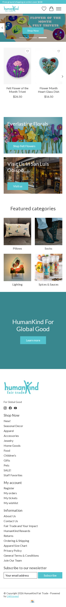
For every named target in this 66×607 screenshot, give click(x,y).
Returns (8, 535)
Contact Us (11, 521)
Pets (6, 465)
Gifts (7, 460)
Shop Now (33, 30)
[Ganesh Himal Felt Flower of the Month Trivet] (17, 66)
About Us (10, 516)
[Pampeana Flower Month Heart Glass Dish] (48, 66)
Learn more (33, 340)
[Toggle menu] (58, 8)
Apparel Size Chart (15, 545)
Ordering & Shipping (16, 540)
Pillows (17, 248)
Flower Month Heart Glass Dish (48, 89)
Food (7, 450)
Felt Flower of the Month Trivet (17, 89)
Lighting (17, 284)
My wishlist (11, 503)
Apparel (9, 430)
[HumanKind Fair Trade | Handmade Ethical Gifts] (11, 8)
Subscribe (50, 575)
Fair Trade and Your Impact (21, 526)
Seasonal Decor (13, 426)
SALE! (7, 470)
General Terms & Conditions (21, 555)
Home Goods (12, 445)
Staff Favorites (13, 475)
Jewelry (8, 440)
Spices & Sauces (48, 284)
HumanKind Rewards (17, 531)
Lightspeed (13, 596)
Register (9, 488)
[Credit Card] (32, 601)
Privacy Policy (13, 550)
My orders (10, 493)
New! (7, 421)
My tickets (10, 498)
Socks (48, 248)
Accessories (11, 435)
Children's (10, 455)
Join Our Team (13, 560)
